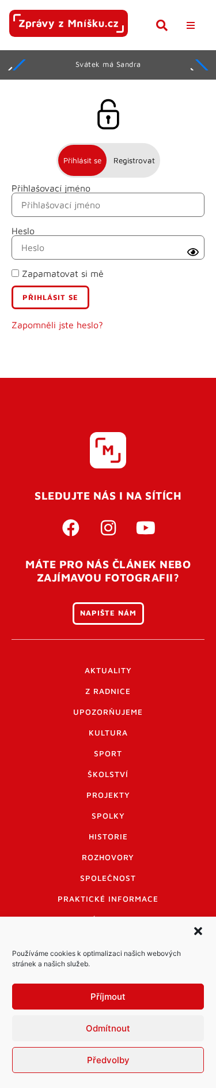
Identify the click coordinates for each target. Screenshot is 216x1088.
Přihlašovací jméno (51, 188)
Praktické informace (108, 898)
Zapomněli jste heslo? (57, 325)
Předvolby (108, 1060)
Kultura (108, 732)
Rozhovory (108, 857)
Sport (108, 753)
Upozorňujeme (108, 711)
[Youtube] (145, 528)
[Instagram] (108, 528)
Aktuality (108, 670)
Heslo (23, 230)
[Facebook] (71, 528)
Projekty (108, 795)
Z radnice (108, 691)
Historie (108, 836)
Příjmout (108, 996)
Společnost (108, 878)
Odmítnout (108, 1028)
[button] (198, 931)
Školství (108, 774)
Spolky (108, 815)
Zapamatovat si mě (61, 273)
